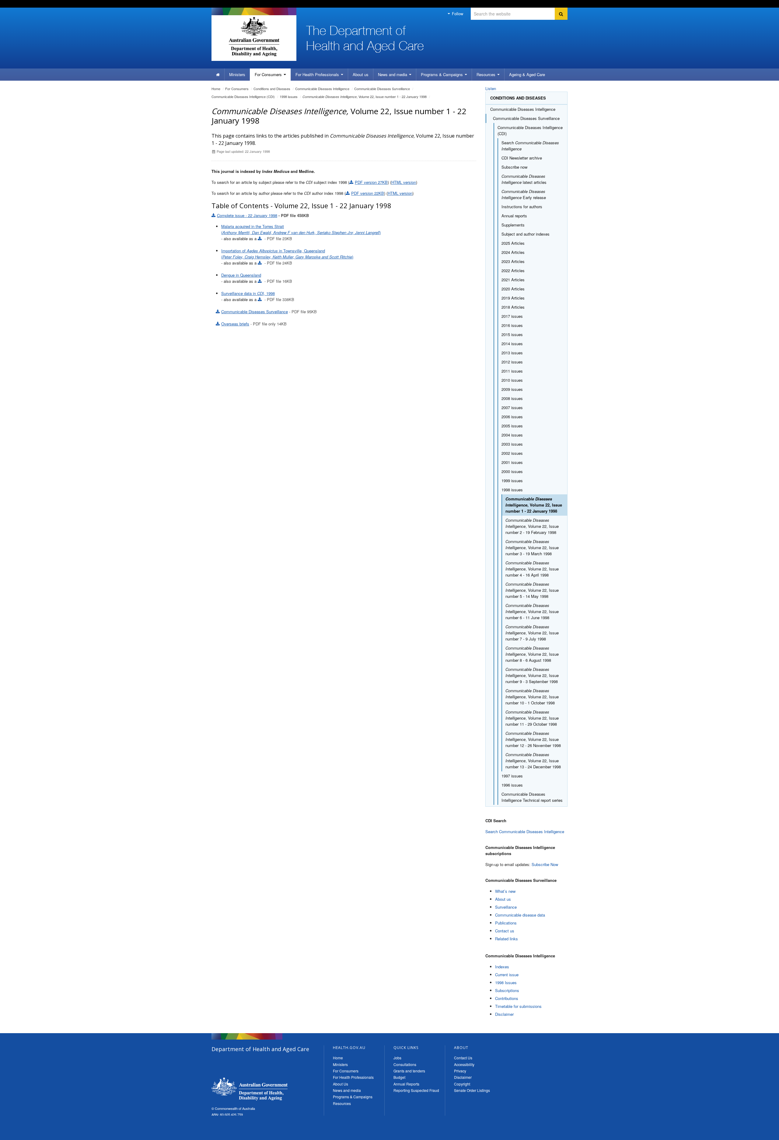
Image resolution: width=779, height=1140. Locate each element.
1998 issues (289, 96)
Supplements (513, 225)
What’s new (505, 891)
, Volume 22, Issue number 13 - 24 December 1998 (533, 761)
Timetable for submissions (518, 1006)
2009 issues (512, 389)
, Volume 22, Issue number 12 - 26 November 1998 (533, 739)
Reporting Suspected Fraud (416, 1090)
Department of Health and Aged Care (249, 1088)
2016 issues (512, 325)
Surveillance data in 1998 (248, 293)
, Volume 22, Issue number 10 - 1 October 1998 (532, 697)
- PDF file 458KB (263, 215)
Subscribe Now (545, 864)
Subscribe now (514, 167)
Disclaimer (504, 1014)
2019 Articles (513, 298)
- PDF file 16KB (277, 281)
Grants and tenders (409, 1070)
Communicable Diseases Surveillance (382, 88)
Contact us (504, 931)
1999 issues (512, 480)
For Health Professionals (353, 1077)
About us (361, 74)
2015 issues (512, 334)
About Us (340, 1083)
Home (215, 88)
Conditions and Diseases (271, 88)
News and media (393, 74)
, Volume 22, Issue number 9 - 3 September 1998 (532, 675)
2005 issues (512, 426)
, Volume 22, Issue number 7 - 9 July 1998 (532, 633)
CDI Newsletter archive (521, 158)
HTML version (403, 182)
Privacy (460, 1070)
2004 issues (512, 435)
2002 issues (512, 453)
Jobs (397, 1057)
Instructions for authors (521, 206)
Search (530, 146)
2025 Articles (513, 243)
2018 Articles (513, 307)
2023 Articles (513, 261)
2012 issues (512, 362)
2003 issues (512, 444)
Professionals (317, 74)
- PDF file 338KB (278, 299)
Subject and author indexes (525, 234)
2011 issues (512, 371)
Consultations (404, 1064)
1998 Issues (506, 982)
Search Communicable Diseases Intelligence (524, 831)
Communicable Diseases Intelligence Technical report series (532, 797)
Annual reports (514, 216)
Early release (523, 194)
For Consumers (345, 1070)
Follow (457, 13)
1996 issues (512, 785)
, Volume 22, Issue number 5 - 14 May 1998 (532, 590)
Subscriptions (507, 990)
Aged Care (527, 74)
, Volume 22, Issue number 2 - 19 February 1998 (532, 526)
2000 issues (512, 471)
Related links (506, 939)
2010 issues (512, 380)
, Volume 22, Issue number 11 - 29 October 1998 (532, 718)
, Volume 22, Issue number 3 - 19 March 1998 (532, 547)
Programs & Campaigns (352, 1096)
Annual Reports (406, 1083)
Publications (506, 923)
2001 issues (512, 462)
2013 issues (512, 353)
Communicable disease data (520, 915)
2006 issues (512, 416)
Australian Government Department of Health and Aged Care (254, 36)
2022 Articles (513, 270)
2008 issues (512, 398)
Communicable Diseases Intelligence (322, 88)
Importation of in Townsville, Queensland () (287, 254)
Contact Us (463, 1057)
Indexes (502, 967)
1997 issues (512, 776)
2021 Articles (513, 279)
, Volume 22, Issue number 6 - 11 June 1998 (532, 611)
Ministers (237, 74)
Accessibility (464, 1064)
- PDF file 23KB (277, 238)
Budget (399, 1077)
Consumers (269, 74)
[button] (760, 1134)
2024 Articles (513, 252)
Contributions (506, 998)
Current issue (507, 974)
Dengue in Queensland (241, 275)
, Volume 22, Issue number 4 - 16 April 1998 (532, 569)
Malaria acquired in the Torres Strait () (301, 229)
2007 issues (512, 407)
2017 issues (512, 316)
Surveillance (506, 907)
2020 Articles (513, 289)
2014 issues (512, 343)
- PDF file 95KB (269, 311)
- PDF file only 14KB (254, 324)
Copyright (462, 1083)
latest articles (524, 179)
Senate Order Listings (472, 1090)
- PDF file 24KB (277, 263)
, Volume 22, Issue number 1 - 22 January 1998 (364, 96)
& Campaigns (442, 74)
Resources (487, 74)
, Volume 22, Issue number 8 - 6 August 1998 (532, 654)
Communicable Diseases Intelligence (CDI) (243, 96)
